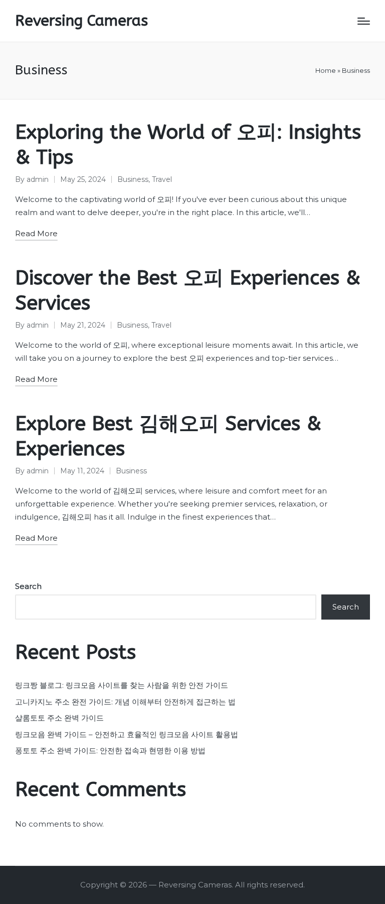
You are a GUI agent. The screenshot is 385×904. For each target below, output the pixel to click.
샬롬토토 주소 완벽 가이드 (59, 718)
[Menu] (363, 21)
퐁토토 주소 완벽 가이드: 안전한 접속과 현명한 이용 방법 (110, 750)
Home (325, 70)
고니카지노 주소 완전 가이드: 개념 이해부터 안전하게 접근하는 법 (125, 702)
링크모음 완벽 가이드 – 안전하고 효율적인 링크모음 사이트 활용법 (126, 734)
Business (132, 179)
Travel (162, 179)
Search (28, 586)
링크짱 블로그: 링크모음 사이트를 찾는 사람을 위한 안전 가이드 (121, 685)
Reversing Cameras (81, 21)
